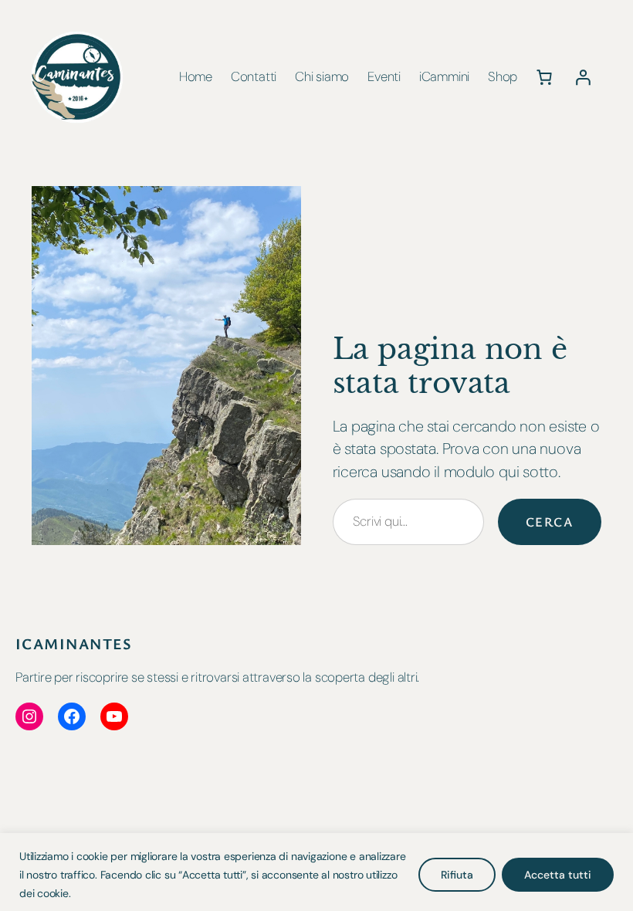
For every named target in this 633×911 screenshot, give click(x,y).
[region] (316, 872)
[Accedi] (583, 77)
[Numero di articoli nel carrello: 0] (544, 77)
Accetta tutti (557, 875)
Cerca (550, 521)
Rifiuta (457, 875)
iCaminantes (74, 643)
